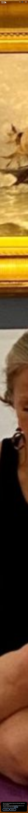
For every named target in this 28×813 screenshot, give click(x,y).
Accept (6, 809)
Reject (13, 809)
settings (16, 807)
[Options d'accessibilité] (22, 2)
